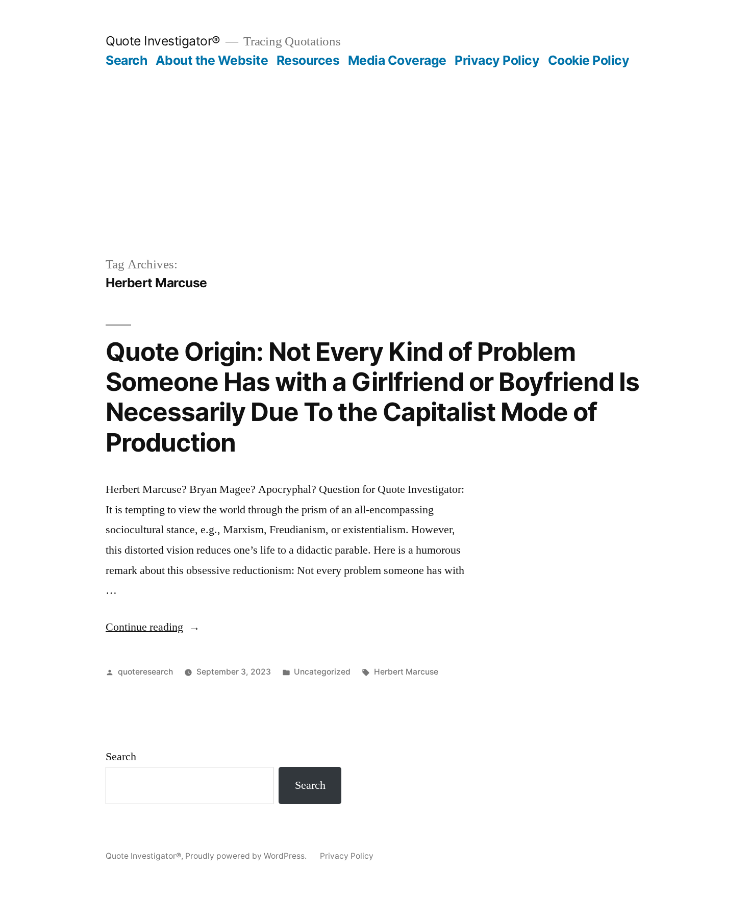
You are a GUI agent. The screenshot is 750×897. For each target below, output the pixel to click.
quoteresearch (145, 672)
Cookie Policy (589, 60)
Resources (308, 60)
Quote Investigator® (163, 40)
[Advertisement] (375, 144)
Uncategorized (322, 672)
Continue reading (153, 627)
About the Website (212, 60)
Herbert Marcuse (406, 672)
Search (126, 60)
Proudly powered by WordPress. (247, 856)
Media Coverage (397, 60)
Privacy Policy (497, 60)
